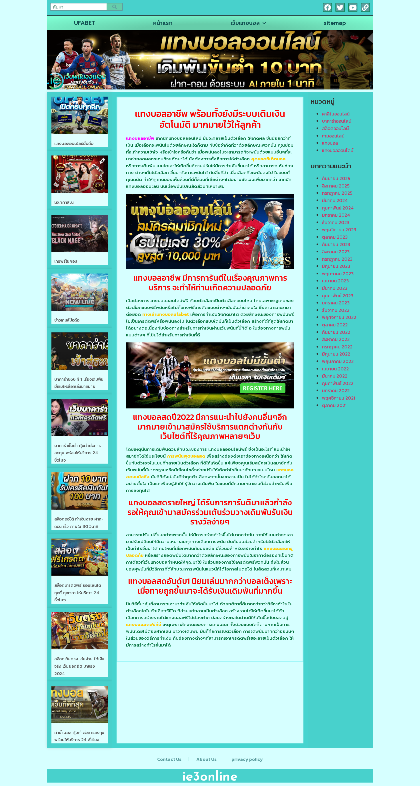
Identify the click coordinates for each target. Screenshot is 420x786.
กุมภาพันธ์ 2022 (337, 383)
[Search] (114, 6)
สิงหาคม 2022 (336, 339)
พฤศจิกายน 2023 (339, 229)
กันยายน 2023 (336, 244)
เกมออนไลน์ (333, 135)
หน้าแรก (163, 23)
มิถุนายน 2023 (336, 266)
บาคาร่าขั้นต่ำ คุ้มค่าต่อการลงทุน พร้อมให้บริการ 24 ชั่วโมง (77, 453)
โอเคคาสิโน (63, 203)
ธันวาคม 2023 (335, 222)
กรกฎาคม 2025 (337, 192)
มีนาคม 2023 (334, 288)
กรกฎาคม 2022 (337, 346)
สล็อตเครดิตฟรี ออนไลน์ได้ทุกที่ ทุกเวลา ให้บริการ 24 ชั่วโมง (77, 592)
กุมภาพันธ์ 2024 (337, 207)
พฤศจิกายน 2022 (339, 317)
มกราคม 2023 (336, 302)
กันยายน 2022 (336, 332)
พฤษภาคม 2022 (338, 361)
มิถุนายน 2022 (336, 353)
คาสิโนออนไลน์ (336, 113)
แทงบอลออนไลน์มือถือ (73, 144)
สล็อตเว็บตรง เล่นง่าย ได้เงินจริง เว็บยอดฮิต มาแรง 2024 (79, 666)
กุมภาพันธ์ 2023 (337, 295)
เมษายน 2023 (335, 280)
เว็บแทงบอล (245, 23)
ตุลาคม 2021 (334, 405)
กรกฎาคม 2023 (337, 259)
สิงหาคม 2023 (336, 251)
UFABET (84, 23)
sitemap (335, 23)
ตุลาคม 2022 (335, 324)
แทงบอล (330, 142)
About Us (206, 759)
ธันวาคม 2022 (335, 310)
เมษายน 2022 (335, 368)
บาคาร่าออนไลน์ (336, 120)
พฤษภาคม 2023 (338, 273)
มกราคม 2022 (336, 390)
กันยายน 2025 (336, 178)
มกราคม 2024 (336, 215)
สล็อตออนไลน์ (335, 128)
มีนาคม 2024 (334, 200)
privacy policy (247, 759)
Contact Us (169, 759)
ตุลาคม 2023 (335, 237)
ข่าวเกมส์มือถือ (66, 320)
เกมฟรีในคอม (65, 261)
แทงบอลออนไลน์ (337, 150)
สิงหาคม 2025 (335, 185)
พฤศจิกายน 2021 (338, 397)
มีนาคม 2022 (334, 375)
